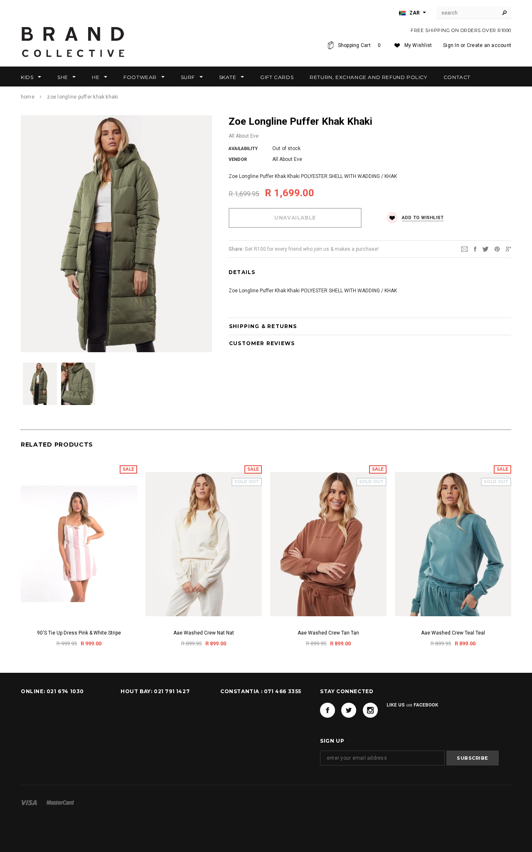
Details (242, 272)
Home (27, 97)
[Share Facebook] (475, 249)
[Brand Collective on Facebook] (327, 710)
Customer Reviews (262, 343)
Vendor (238, 159)
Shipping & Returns (263, 326)
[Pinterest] (497, 249)
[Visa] (29, 802)
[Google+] (508, 249)
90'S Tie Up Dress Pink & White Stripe (79, 633)
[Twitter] (485, 249)
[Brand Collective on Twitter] (348, 710)
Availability (243, 148)
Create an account (489, 45)
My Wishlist (418, 45)
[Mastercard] (60, 802)
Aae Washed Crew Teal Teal (453, 633)
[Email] (464, 249)
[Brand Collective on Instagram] (370, 710)
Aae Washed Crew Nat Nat (203, 633)
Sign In (451, 45)
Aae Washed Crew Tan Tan (328, 633)
